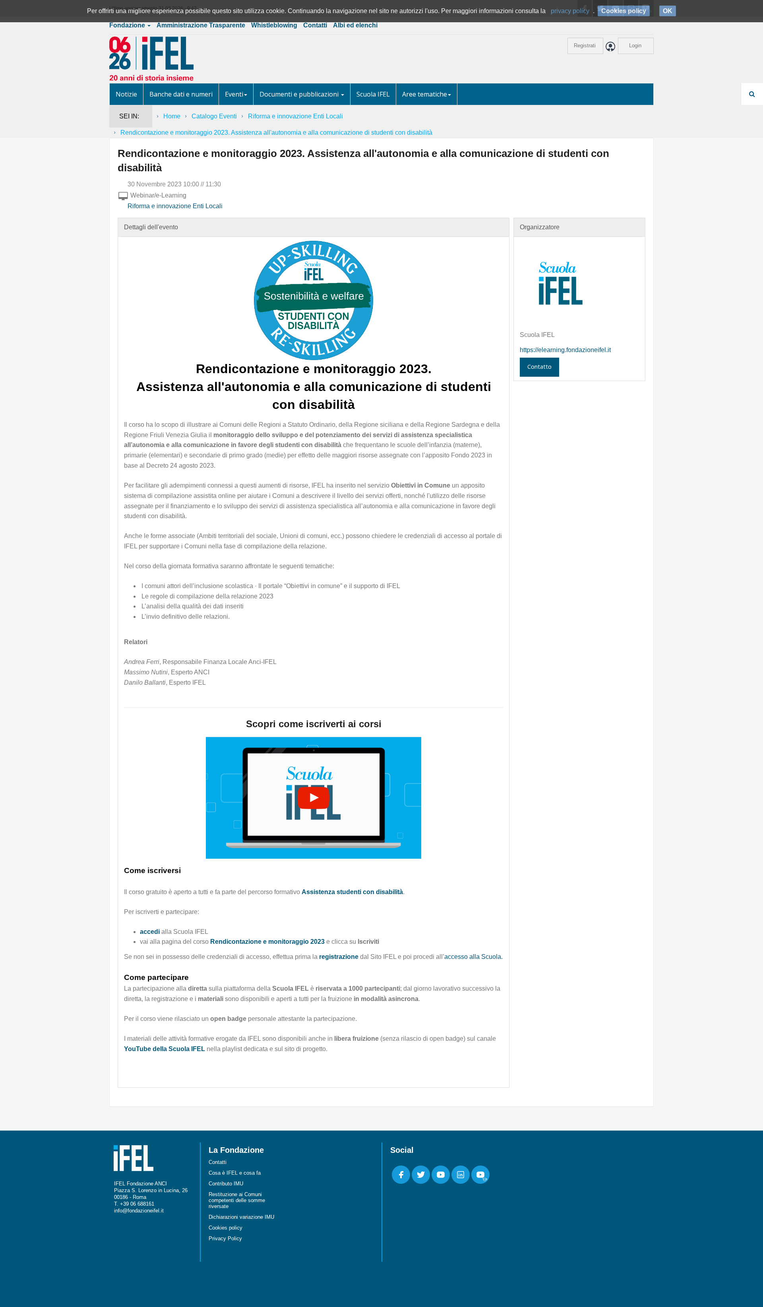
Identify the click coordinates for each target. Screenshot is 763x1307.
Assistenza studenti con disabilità (352, 892)
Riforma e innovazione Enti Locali (295, 116)
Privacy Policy (225, 1238)
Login (635, 45)
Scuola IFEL (373, 94)
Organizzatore (540, 227)
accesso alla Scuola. (473, 956)
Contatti (315, 25)
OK (667, 11)
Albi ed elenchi (355, 25)
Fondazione (128, 25)
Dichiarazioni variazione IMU (241, 1217)
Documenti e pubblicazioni (299, 94)
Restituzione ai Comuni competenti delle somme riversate (237, 1200)
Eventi (234, 94)
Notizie (126, 94)
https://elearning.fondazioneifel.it (565, 350)
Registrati (585, 45)
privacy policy (570, 11)
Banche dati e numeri (181, 94)
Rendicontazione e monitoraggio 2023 (267, 941)
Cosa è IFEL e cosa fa (235, 1173)
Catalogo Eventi (214, 116)
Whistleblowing (274, 25)
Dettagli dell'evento (151, 227)
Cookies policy (225, 1228)
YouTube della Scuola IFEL (164, 1049)
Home (171, 116)
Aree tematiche (424, 94)
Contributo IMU (226, 1184)
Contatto (539, 366)
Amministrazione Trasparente (201, 25)
